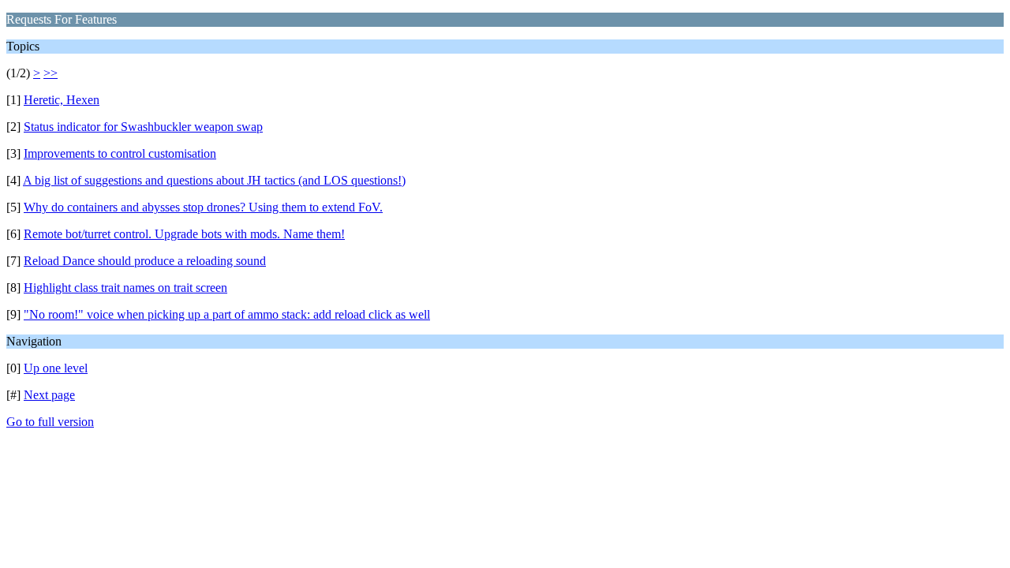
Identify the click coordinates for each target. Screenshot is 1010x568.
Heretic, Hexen (61, 99)
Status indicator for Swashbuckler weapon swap (143, 126)
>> (50, 73)
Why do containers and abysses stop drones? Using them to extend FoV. (203, 207)
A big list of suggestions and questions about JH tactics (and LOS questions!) (214, 180)
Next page (49, 395)
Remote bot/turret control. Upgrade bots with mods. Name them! (184, 234)
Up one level (56, 368)
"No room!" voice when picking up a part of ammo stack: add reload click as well (227, 314)
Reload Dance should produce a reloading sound (145, 260)
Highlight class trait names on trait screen (125, 287)
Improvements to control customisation (120, 153)
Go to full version (50, 421)
